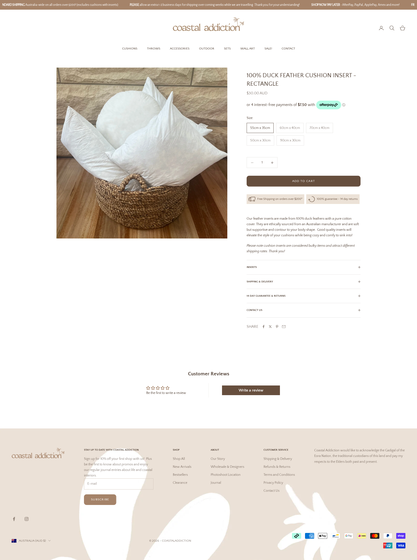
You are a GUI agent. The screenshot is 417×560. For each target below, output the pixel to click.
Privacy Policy (273, 483)
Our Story (218, 459)
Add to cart (303, 181)
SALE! (268, 48)
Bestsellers (180, 475)
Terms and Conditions (279, 475)
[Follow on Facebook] (14, 519)
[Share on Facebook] (263, 327)
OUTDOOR (206, 48)
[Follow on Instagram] (26, 519)
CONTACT (288, 48)
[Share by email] (284, 327)
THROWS (153, 48)
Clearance (180, 483)
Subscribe (100, 499)
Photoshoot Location (226, 475)
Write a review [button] (251, 390)
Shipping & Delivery (278, 459)
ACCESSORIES (179, 48)
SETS (227, 48)
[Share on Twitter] (270, 327)
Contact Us (271, 491)
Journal (216, 483)
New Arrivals (182, 467)
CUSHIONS (129, 48)
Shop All (179, 459)
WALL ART (247, 48)
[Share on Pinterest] (277, 327)
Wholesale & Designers (227, 467)
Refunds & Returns (277, 467)
